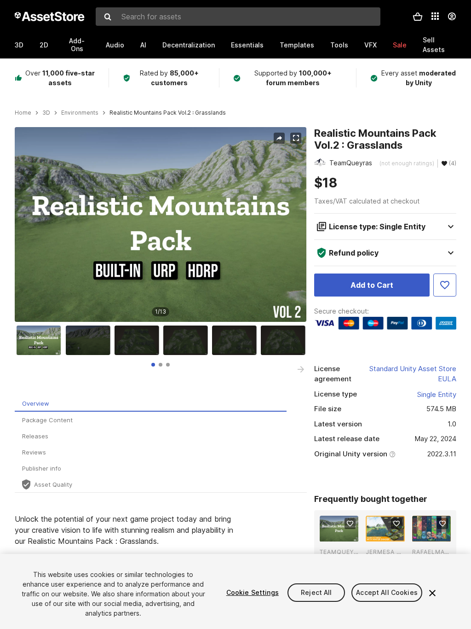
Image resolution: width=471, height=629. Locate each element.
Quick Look (343, 534)
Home (23, 113)
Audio (115, 45)
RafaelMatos (431, 551)
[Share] (279, 138)
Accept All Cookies (387, 592)
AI (143, 45)
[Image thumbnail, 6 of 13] (285, 340)
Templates (297, 45)
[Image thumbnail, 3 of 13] (139, 340)
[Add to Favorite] (444, 285)
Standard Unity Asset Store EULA (412, 374)
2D (44, 45)
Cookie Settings (252, 592)
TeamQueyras (339, 551)
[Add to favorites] (350, 523)
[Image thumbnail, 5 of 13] (236, 340)
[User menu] (451, 16)
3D (19, 45)
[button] (417, 16)
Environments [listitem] (79, 113)
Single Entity (436, 394)
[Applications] (435, 16)
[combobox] (238, 16)
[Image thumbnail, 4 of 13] (187, 340)
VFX (370, 45)
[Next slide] (301, 369)
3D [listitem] (46, 113)
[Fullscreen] (295, 138)
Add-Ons (77, 44)
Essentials (247, 45)
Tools (339, 45)
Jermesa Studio (385, 551)
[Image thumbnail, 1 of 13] (41, 340)
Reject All (316, 592)
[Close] (432, 593)
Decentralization (188, 45)
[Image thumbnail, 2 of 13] (90, 340)
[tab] (153, 365)
